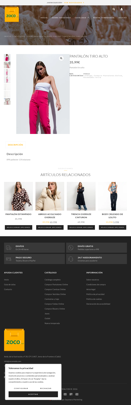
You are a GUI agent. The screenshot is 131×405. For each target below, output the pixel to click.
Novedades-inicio (92, 77)
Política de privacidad (95, 294)
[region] (33, 382)
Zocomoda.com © (63, 389)
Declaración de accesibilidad (98, 304)
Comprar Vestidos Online (55, 294)
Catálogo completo (53, 279)
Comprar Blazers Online (55, 309)
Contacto (8, 289)
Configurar (21, 388)
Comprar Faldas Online (54, 304)
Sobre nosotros (61, 18)
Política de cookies (94, 299)
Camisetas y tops (52, 299)
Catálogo (80, 18)
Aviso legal (90, 289)
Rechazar (46, 388)
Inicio (44, 18)
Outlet (123, 18)
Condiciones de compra (96, 284)
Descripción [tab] (15, 145)
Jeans (47, 313)
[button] (113, 9)
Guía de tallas (10, 284)
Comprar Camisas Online (55, 289)
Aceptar (33, 394)
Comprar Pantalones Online (44, 36)
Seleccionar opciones (18, 227)
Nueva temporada (104, 18)
